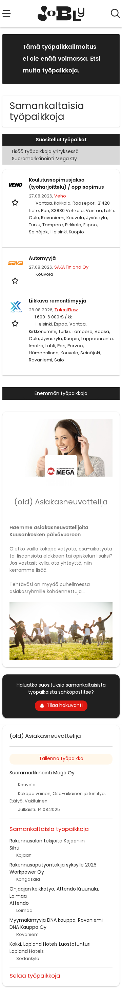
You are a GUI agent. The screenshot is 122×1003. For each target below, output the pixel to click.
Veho (60, 196)
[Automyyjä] (15, 263)
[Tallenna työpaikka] (16, 202)
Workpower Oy (26, 872)
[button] (109, 59)
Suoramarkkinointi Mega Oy (42, 772)
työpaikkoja (60, 71)
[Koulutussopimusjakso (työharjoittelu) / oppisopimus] (15, 184)
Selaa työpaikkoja (34, 975)
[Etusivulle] (61, 13)
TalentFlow (66, 310)
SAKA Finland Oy (71, 267)
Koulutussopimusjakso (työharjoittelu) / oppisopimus (66, 183)
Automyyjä (42, 258)
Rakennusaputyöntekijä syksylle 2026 (53, 864)
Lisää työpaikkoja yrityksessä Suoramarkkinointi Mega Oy (45, 155)
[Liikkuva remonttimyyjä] (15, 305)
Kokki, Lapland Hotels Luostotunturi (49, 944)
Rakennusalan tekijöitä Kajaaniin (47, 840)
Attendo (19, 903)
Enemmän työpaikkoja (61, 393)
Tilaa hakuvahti (65, 705)
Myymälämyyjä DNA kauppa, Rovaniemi (56, 920)
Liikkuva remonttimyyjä (57, 301)
